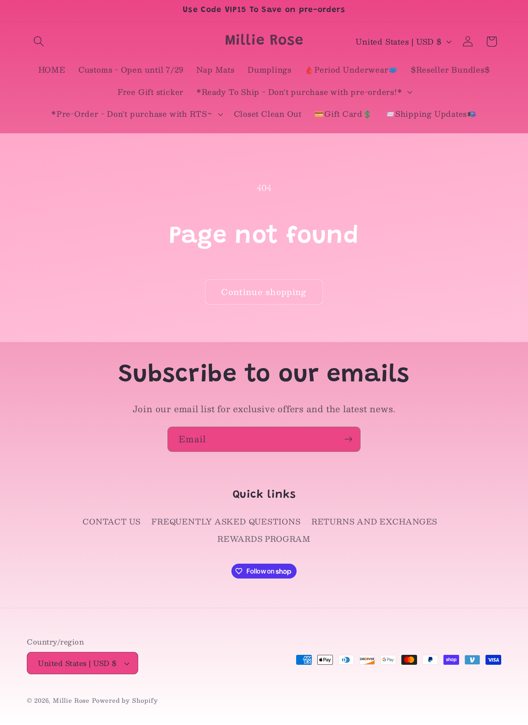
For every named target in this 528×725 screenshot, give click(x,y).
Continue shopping (263, 291)
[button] (38, 41)
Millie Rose (71, 700)
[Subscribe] (348, 439)
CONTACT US (111, 521)
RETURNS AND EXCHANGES (374, 521)
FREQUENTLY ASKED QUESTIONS (225, 521)
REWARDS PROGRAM (264, 538)
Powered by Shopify (125, 700)
